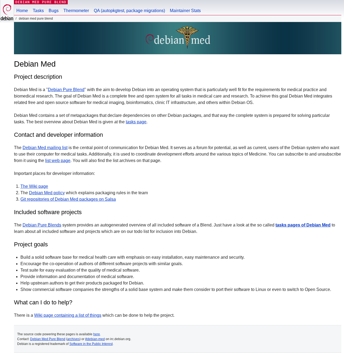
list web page (57, 160)
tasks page (136, 122)
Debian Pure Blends (42, 225)
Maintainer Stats (185, 10)
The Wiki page (34, 186)
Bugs (54, 10)
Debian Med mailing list (45, 147)
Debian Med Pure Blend (40, 2)
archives (73, 339)
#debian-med (95, 339)
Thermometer (76, 10)
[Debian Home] (7, 11)
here (96, 334)
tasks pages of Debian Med (303, 225)
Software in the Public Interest (91, 344)
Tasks (38, 10)
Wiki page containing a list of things (67, 315)
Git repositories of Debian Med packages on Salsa (68, 199)
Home (22, 10)
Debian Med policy (47, 192)
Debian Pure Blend (66, 89)
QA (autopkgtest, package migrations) (129, 10)
